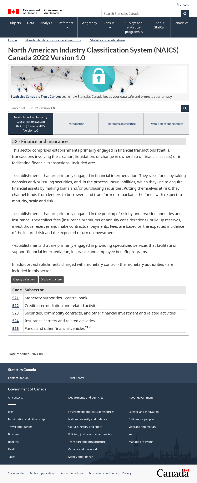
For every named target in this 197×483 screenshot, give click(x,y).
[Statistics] (99, 79)
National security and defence (87, 419)
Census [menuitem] (109, 23)
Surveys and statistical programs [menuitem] (134, 27)
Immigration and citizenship (26, 419)
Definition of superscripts (166, 123)
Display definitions (24, 279)
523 (15, 313)
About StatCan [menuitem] (160, 25)
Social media (16, 473)
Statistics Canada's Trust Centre (35, 96)
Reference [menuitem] (66, 23)
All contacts (15, 397)
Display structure (51, 279)
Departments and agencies (85, 397)
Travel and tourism (20, 427)
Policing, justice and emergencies (90, 434)
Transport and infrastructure (87, 442)
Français (183, 4)
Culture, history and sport (85, 427)
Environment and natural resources (91, 412)
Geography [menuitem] (89, 23)
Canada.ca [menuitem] (181, 23)
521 (15, 297)
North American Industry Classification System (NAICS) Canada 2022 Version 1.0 (30, 123)
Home (12, 40)
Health (12, 449)
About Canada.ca (72, 473)
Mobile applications (42, 473)
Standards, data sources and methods (53, 40)
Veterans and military (142, 427)
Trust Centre (76, 378)
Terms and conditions (103, 473)
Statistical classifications (107, 40)
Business (14, 434)
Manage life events (141, 442)
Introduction (76, 123)
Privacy (126, 473)
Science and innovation (144, 412)
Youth (132, 434)
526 (15, 328)
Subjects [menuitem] (14, 23)
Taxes (11, 457)
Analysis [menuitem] (46, 23)
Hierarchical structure (121, 123)
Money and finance (80, 457)
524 (15, 320)
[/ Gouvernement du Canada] (36, 12)
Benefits (13, 442)
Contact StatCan (18, 378)
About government (141, 397)
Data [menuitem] (30, 23)
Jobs (10, 412)
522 (15, 305)
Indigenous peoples (141, 419)
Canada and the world (82, 449)
